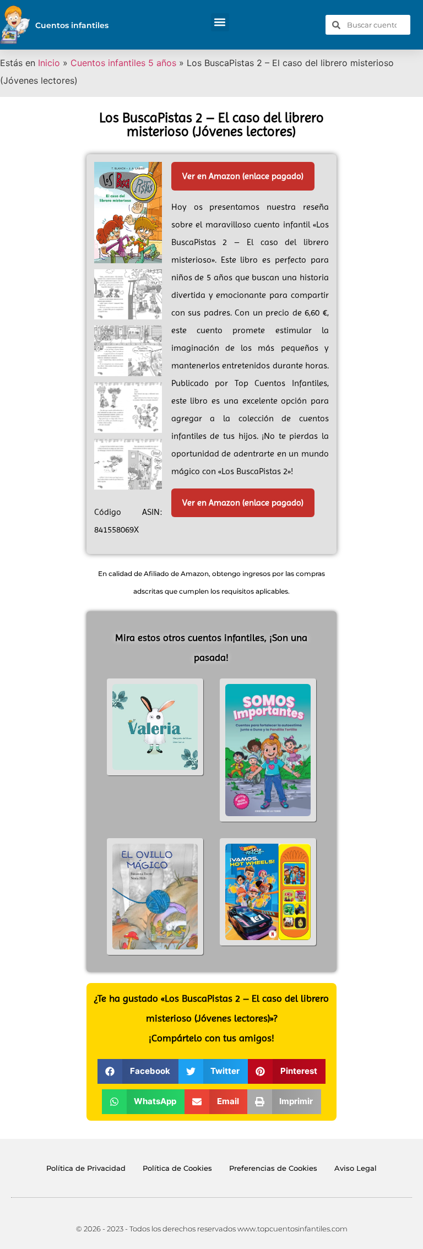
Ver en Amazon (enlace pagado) (242, 176)
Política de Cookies (177, 1168)
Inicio (49, 62)
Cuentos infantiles (72, 25)
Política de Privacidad (86, 1168)
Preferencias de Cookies (273, 1168)
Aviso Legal (355, 1168)
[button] (220, 22)
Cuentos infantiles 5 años (123, 62)
